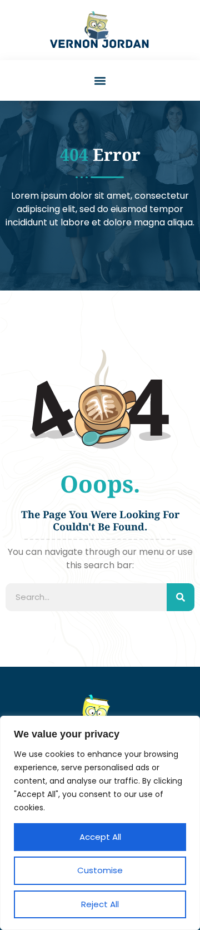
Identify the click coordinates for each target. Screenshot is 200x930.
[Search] (180, 597)
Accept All (100, 837)
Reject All (100, 904)
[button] (100, 80)
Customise (100, 870)
